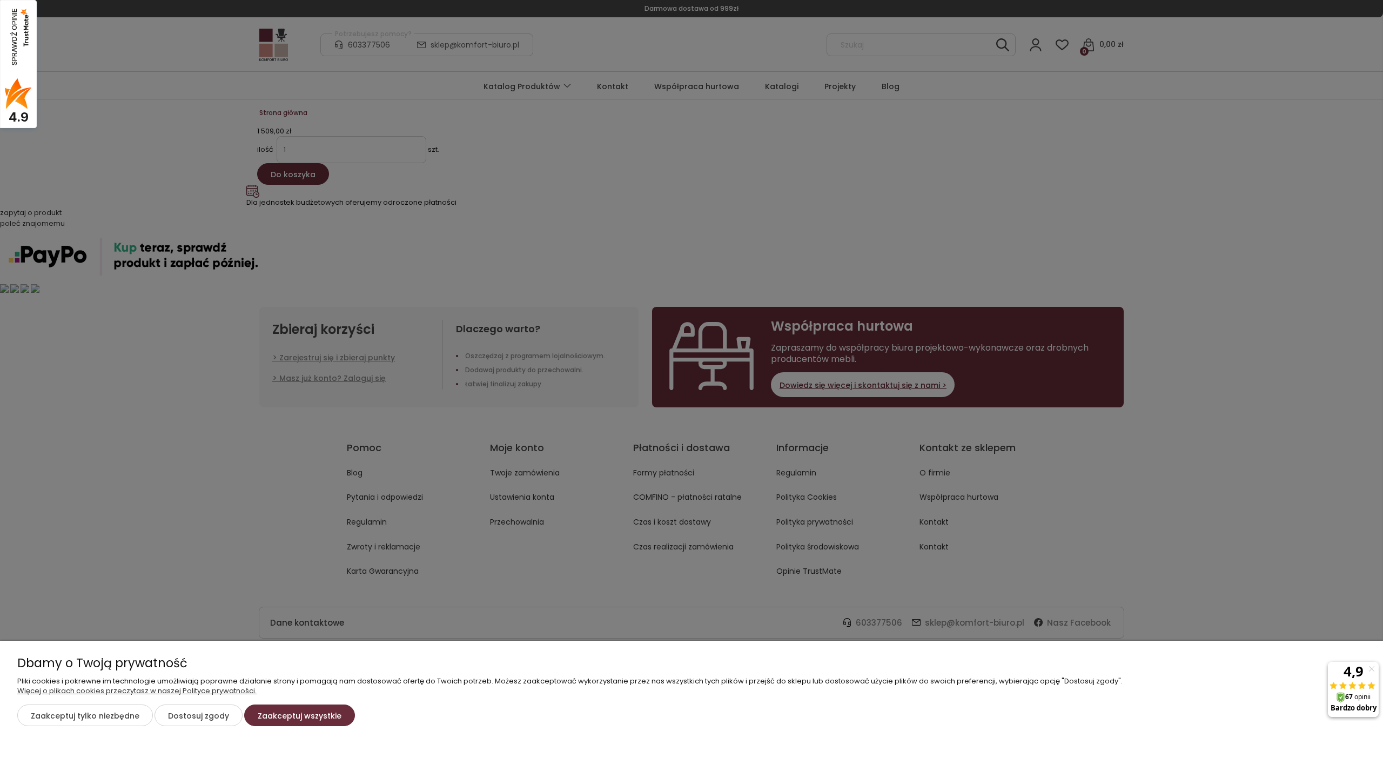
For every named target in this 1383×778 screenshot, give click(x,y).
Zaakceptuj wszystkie (299, 715)
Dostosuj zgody (198, 715)
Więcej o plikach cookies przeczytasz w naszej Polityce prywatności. (137, 691)
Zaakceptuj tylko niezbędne (85, 715)
